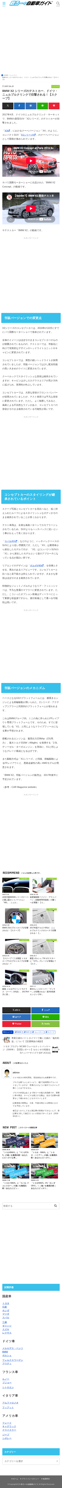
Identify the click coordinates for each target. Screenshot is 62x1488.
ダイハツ (7, 1325)
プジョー (7, 1382)
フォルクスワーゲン (12, 1360)
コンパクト (38, 1032)
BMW (19, 1032)
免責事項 (46, 1479)
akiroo (16, 1072)
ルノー (5, 1379)
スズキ (5, 1329)
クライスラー (9, 1430)
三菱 (4, 1322)
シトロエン (8, 1387)
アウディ (7, 1363)
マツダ (5, 1314)
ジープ (5, 1434)
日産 (4, 1307)
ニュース (8, 1032)
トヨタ (5, 1303)
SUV (28, 1032)
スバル (5, 1317)
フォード (7, 1423)
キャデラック (9, 1426)
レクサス (7, 1332)
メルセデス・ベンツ (12, 1348)
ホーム (15, 1479)
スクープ (51, 1032)
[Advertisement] (31, 42)
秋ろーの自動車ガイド (29, 1484)
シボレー (7, 1438)
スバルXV (10, 541)
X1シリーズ (27, 135)
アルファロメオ (10, 1402)
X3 (6, 130)
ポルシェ (7, 1355)
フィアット (8, 1407)
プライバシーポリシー (30, 1479)
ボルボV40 (35, 565)
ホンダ (5, 1310)
